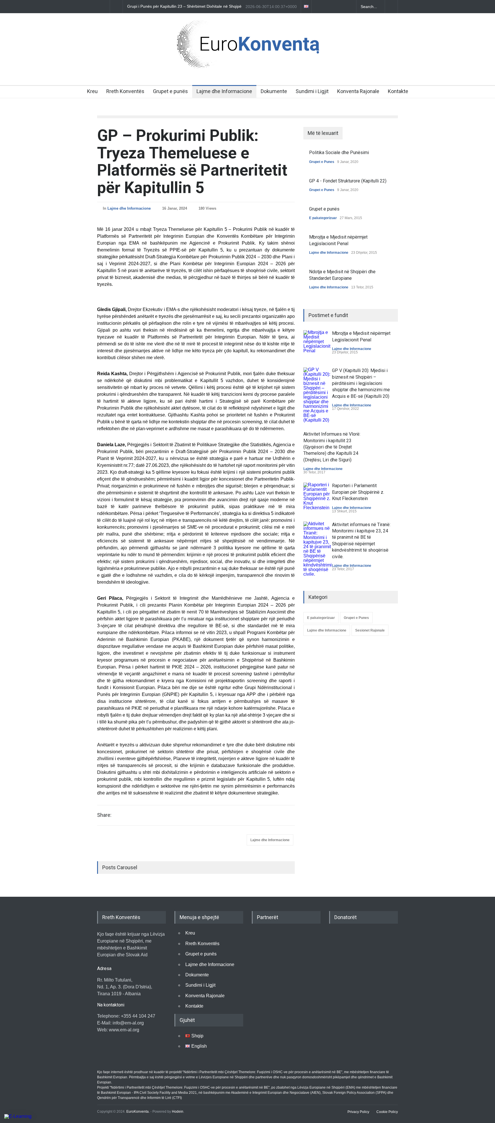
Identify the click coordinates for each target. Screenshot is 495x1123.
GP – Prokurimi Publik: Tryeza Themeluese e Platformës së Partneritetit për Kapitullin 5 (192, 161)
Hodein (177, 1112)
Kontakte (398, 91)
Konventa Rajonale (358, 91)
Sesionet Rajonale (370, 630)
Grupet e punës (170, 91)
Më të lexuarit (323, 133)
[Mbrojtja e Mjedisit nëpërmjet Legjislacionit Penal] (317, 344)
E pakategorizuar (323, 218)
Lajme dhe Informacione (224, 91)
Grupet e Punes (321, 162)
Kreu (92, 91)
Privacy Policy (358, 1112)
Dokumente (274, 91)
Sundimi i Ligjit (312, 91)
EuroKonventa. (138, 1112)
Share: (104, 815)
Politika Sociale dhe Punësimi (339, 152)
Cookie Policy (387, 1112)
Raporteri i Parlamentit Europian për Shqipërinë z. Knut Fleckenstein (358, 492)
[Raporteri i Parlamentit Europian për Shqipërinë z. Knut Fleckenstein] (317, 497)
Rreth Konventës (125, 91)
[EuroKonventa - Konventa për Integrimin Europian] (247, 63)
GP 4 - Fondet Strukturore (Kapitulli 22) (347, 181)
